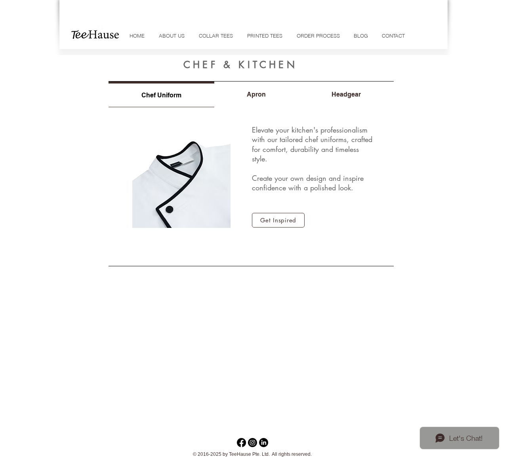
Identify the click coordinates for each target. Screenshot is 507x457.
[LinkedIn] (263, 442)
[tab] (161, 94)
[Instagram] (252, 442)
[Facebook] (241, 442)
